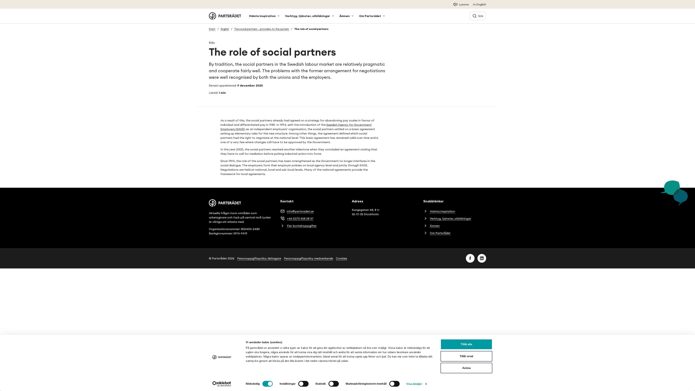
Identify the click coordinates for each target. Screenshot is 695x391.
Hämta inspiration (262, 16)
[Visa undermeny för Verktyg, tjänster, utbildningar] (333, 16)
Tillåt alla (466, 344)
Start (212, 29)
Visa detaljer (414, 383)
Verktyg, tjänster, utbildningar (307, 16)
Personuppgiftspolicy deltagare (259, 258)
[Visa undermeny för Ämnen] (352, 16)
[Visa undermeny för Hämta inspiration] (278, 16)
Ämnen (344, 16)
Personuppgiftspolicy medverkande (308, 258)
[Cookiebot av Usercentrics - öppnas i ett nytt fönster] (222, 384)
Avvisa (466, 367)
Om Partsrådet (370, 16)
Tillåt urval (466, 356)
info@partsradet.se (300, 211)
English (225, 29)
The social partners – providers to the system (261, 29)
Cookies (341, 258)
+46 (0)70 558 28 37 (300, 218)
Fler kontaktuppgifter (302, 226)
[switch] (303, 384)
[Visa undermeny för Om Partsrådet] (384, 16)
